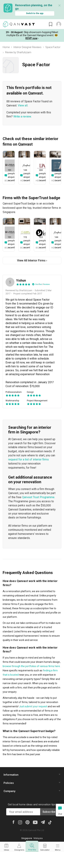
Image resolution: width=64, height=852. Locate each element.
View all (23, 105)
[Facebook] (13, 822)
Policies (9, 783)
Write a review (22, 116)
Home (6, 47)
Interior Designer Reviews (27, 47)
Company (9, 791)
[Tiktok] (50, 822)
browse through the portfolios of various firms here (31, 666)
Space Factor (52, 47)
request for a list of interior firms (28, 459)
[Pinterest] (27, 822)
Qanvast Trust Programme (38, 497)
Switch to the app (34, 13)
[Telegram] (43, 822)
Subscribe (49, 811)
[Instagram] (20, 822)
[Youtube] (35, 822)
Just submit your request (33, 706)
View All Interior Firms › (32, 260)
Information (11, 774)
